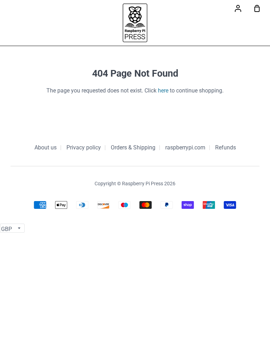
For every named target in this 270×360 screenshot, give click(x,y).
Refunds (225, 147)
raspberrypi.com (185, 147)
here (163, 90)
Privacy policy (83, 147)
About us (45, 147)
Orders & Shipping (133, 147)
